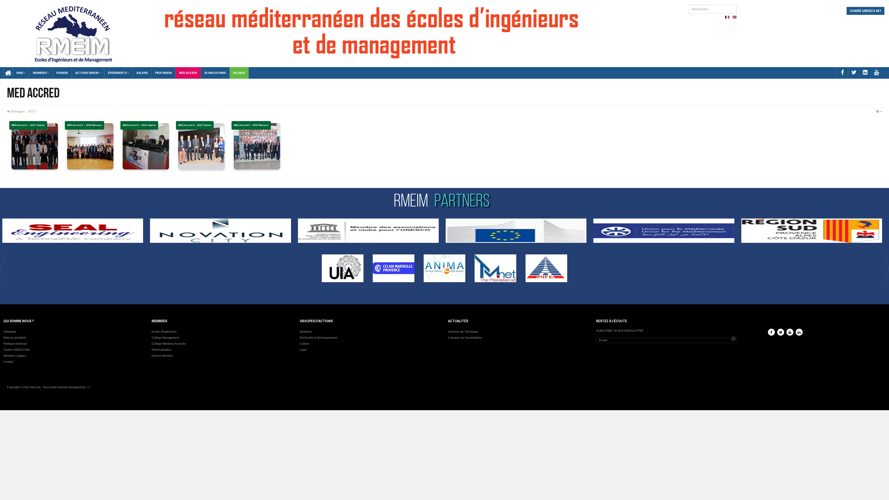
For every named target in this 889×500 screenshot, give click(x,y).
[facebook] (842, 72)
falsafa (239, 73)
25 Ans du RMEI (215, 73)
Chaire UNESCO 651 (16, 349)
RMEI (19, 73)
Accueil (6, 73)
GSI (88, 387)
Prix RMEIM (163, 73)
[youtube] (876, 72)
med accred (188, 73)
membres (40, 73)
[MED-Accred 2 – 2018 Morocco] (90, 146)
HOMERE (62, 73)
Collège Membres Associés (169, 343)
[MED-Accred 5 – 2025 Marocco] (257, 146)
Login (303, 349)
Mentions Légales (14, 355)
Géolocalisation (161, 349)
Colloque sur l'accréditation (465, 337)
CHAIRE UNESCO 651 (865, 11)
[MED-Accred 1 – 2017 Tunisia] (35, 146)
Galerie (142, 73)
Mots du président (14, 337)
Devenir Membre (162, 355)
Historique (9, 331)
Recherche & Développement (318, 337)
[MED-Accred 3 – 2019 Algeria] (146, 146)
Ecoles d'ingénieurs (164, 331)
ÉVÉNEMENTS (117, 73)
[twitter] (853, 72)
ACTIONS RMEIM (86, 73)
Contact (8, 361)
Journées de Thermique (463, 331)
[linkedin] (865, 72)
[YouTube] (789, 332)
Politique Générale (15, 343)
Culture (304, 343)
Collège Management (165, 337)
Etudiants (306, 331)
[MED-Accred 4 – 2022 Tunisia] (201, 146)
